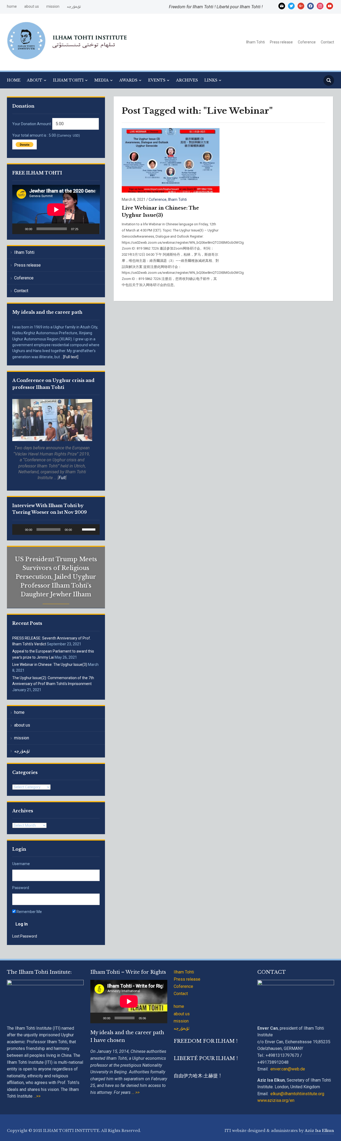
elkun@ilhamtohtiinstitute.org (297, 1093)
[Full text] (70, 357)
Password (20, 888)
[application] (56, 209)
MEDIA (101, 80)
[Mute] (84, 228)
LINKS (210, 80)
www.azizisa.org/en (275, 1100)
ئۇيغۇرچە (74, 6)
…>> (36, 1096)
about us (31, 6)
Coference (307, 42)
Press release (281, 42)
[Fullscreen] (92, 228)
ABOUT (34, 80)
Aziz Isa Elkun (319, 1130)
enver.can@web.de (287, 1068)
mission (52, 6)
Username (21, 864)
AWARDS (128, 80)
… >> (136, 1092)
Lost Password (24, 936)
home (12, 6)
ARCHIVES (187, 80)
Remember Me (29, 912)
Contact (327, 42)
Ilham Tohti (255, 42)
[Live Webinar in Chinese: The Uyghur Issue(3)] (171, 160)
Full (62, 477)
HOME (14, 80)
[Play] (19, 228)
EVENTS (156, 80)
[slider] (89, 529)
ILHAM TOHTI (68, 80)
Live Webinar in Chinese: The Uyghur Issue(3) (49, 664)
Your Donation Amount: (32, 124)
